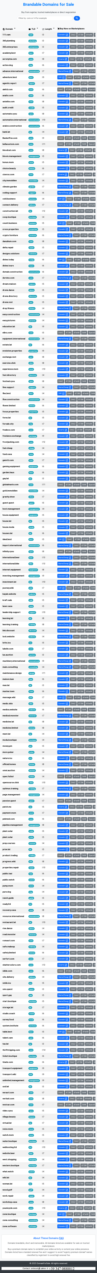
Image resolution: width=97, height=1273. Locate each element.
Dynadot (63, 35)
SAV (61, 77)
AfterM (89, 35)
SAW (93, 77)
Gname (62, 59)
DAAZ (73, 35)
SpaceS (92, 89)
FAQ (61, 1238)
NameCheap (64, 71)
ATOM (80, 35)
